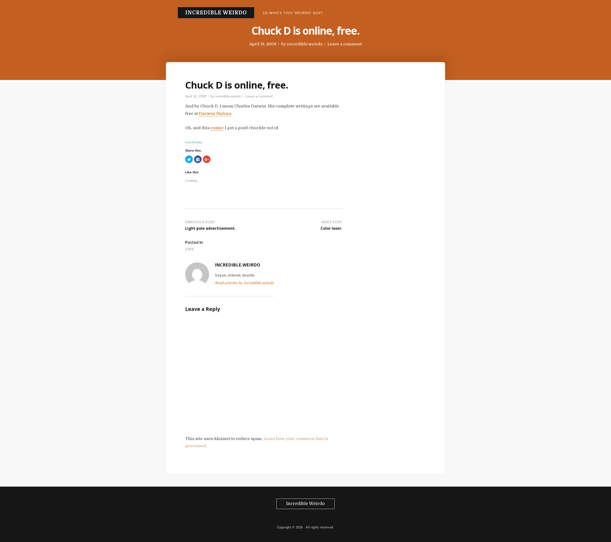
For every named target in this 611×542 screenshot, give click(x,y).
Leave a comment (344, 44)
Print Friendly (193, 142)
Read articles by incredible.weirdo (244, 283)
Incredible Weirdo (216, 13)
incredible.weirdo (305, 44)
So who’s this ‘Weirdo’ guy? (293, 12)
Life (189, 249)
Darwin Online (215, 113)
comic (217, 128)
